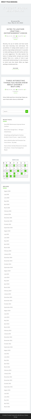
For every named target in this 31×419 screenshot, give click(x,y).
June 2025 (6, 237)
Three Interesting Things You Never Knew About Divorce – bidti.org (15, 84)
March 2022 (7, 367)
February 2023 (7, 330)
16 (10, 171)
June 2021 (6, 397)
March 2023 (7, 327)
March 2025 (7, 247)
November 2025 (8, 221)
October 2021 (7, 383)
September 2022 (8, 347)
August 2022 (7, 350)
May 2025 (6, 241)
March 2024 (7, 287)
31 (14, 176)
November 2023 (8, 300)
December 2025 (8, 217)
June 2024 (6, 277)
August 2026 (7, 191)
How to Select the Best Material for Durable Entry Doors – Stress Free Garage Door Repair (15, 148)
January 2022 (7, 373)
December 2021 (8, 377)
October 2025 (7, 224)
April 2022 (6, 363)
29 (7, 176)
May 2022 (6, 360)
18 (18, 171)
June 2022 (6, 357)
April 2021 (6, 403)
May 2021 (6, 400)
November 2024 (8, 261)
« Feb (4, 178)
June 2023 (6, 317)
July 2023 (6, 314)
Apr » (7, 178)
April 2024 (6, 284)
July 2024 (6, 274)
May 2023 (6, 320)
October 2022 (7, 343)
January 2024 (7, 294)
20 (25, 171)
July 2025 (6, 234)
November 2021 (8, 380)
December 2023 (8, 297)
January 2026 (7, 214)
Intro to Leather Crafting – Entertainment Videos (15, 31)
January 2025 (7, 254)
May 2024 (6, 280)
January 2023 (7, 333)
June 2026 (6, 197)
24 (14, 173)
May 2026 (6, 201)
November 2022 (8, 340)
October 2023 (7, 304)
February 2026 (7, 211)
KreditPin (20, 36)
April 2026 (6, 204)
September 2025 (8, 227)
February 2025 (7, 251)
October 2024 (7, 264)
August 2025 (7, 231)
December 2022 (8, 337)
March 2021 (7, 406)
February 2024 (7, 290)
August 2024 (7, 271)
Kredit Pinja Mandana (9, 2)
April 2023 (6, 324)
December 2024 (8, 257)
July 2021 (6, 393)
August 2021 (7, 390)
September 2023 (8, 307)
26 (21, 173)
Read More (16, 68)
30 (10, 176)
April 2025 (6, 244)
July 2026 (6, 194)
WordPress (21, 415)
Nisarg (15, 417)
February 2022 (7, 370)
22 (7, 173)
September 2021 (8, 387)
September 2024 (8, 267)
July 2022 (6, 353)
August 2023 (7, 310)
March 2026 (7, 207)
